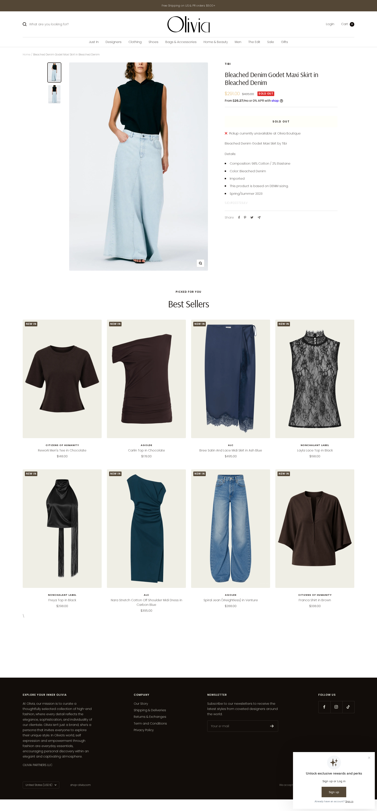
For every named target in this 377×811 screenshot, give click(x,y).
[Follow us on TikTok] (348, 707)
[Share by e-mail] (259, 217)
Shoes (153, 42)
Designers (114, 42)
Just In (94, 42)
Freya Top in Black (62, 600)
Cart (347, 24)
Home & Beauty (216, 42)
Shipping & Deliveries (150, 710)
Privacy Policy (144, 730)
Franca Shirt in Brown (315, 600)
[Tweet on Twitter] (252, 217)
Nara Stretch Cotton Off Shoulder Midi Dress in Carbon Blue (146, 602)
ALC (230, 445)
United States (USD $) (39, 785)
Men (238, 42)
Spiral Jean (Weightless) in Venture (231, 600)
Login (330, 24)
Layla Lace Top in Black (315, 450)
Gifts (284, 42)
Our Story (141, 703)
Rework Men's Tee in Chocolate (62, 450)
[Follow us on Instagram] (336, 707)
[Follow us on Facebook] (324, 707)
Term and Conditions (150, 723)
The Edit (254, 42)
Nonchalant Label (315, 445)
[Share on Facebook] (239, 217)
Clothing (135, 42)
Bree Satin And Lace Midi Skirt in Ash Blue (230, 450)
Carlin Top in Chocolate (146, 450)
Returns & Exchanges (150, 717)
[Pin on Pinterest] (245, 217)
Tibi (228, 64)
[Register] (272, 726)
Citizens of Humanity (62, 445)
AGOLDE (146, 445)
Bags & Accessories (181, 42)
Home (26, 54)
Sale (270, 42)
